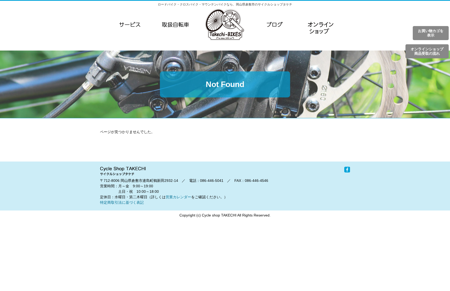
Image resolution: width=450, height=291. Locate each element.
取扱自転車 (175, 24)
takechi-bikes (225, 24)
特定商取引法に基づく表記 (122, 202)
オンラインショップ (320, 35)
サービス (130, 24)
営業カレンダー (178, 197)
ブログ (274, 24)
